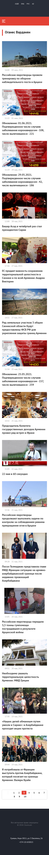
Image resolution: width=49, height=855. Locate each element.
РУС (28, 4)
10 (25, 796)
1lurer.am (28, 825)
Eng (22, 4)
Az (33, 4)
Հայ (17, 4)
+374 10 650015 (26, 842)
